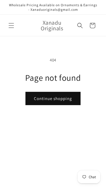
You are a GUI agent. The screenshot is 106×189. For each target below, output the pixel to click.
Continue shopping (53, 98)
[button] (11, 25)
